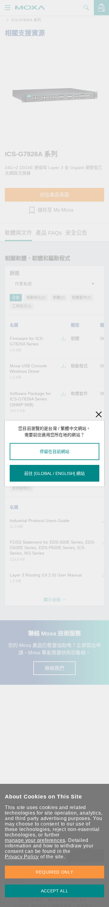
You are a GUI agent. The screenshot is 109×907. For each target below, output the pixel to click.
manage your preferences (35, 840)
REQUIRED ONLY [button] (54, 872)
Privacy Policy (22, 856)
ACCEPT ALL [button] (54, 890)
